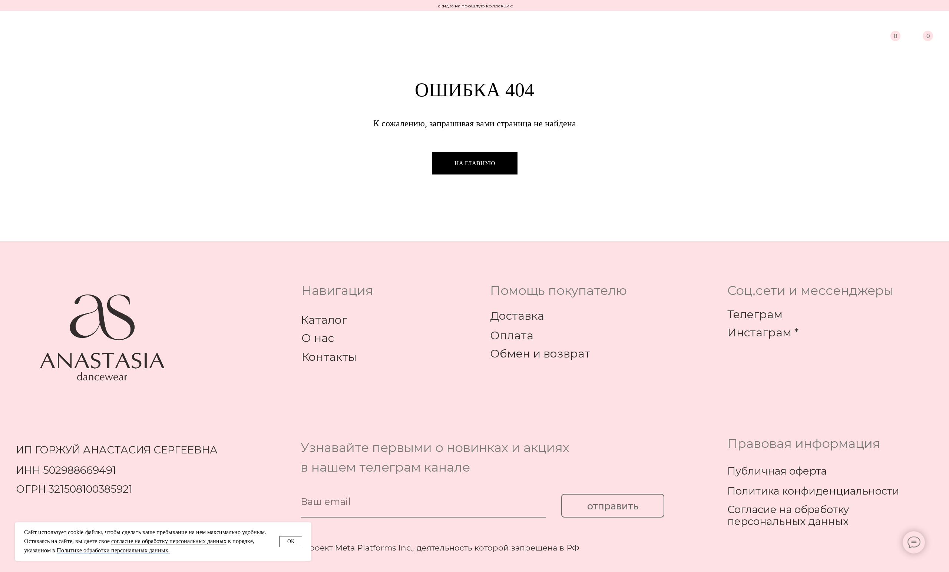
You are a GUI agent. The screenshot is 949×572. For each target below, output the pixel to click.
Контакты (329, 356)
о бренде (92, 30)
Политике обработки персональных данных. (113, 550)
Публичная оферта (777, 471)
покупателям (162, 30)
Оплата (511, 335)
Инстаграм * (762, 332)
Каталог (324, 319)
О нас (317, 338)
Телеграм (755, 314)
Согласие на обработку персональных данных (788, 515)
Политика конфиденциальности (813, 491)
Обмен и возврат (540, 353)
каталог (34, 30)
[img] (864, 33)
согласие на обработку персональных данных (168, 541)
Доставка (517, 315)
